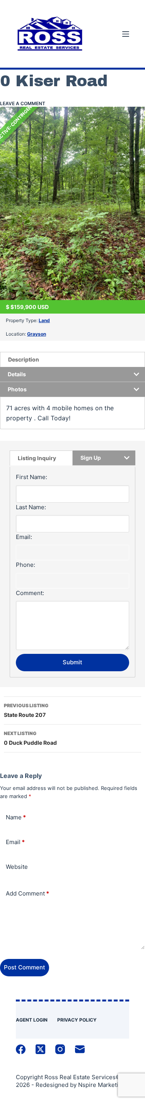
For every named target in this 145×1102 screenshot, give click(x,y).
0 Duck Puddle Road (30, 738)
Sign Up (90, 457)
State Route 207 (26, 710)
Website (17, 866)
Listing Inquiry (37, 458)
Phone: (25, 564)
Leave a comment (22, 103)
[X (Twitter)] (40, 1049)
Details (17, 374)
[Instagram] (60, 1049)
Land (44, 320)
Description (23, 359)
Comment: (30, 593)
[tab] (72, 359)
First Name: (31, 477)
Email (15, 842)
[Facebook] (21, 1049)
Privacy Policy (77, 1020)
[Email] (80, 1049)
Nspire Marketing (101, 1084)
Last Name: (31, 507)
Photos (17, 389)
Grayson (36, 334)
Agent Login (32, 1020)
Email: (24, 537)
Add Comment (27, 893)
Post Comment (24, 967)
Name (16, 817)
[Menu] (125, 34)
